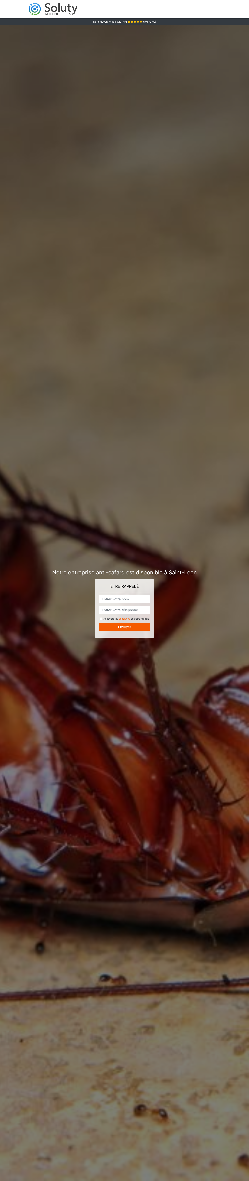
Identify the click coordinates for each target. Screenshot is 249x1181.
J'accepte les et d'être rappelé (126, 618)
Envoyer (124, 627)
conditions (124, 618)
